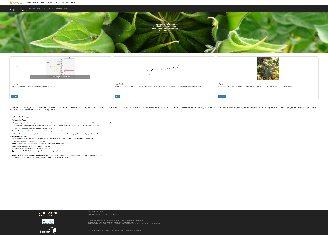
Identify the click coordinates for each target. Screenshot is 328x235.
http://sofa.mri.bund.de (137, 220)
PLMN (57, 3)
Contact (101, 211)
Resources (59, 8)
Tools (42, 3)
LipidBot (72, 3)
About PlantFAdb (92, 211)
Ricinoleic (24, 128)
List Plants (222, 96)
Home (29, 3)
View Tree (14, 96)
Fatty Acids (32, 8)
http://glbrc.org (137, 230)
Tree (38, 8)
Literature (50, 8)
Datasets (35, 3)
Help (98, 211)
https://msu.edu (115, 214)
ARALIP (50, 3)
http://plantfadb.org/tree (30, 123)
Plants (44, 8)
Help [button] (65, 8)
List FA (117, 96)
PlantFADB (64, 3)
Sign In (317, 8)
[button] (17, 66)
